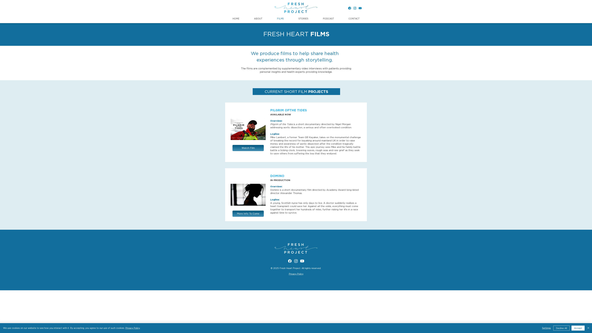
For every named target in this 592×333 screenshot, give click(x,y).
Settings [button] (546, 328)
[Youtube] (302, 261)
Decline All (561, 328)
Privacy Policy (132, 328)
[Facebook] (349, 8)
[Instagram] (354, 8)
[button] (258, 18)
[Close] (588, 328)
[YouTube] (360, 8)
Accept (578, 328)
